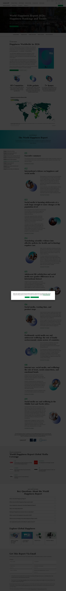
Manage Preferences (34, 297)
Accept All (27, 297)
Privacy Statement (46, 294)
